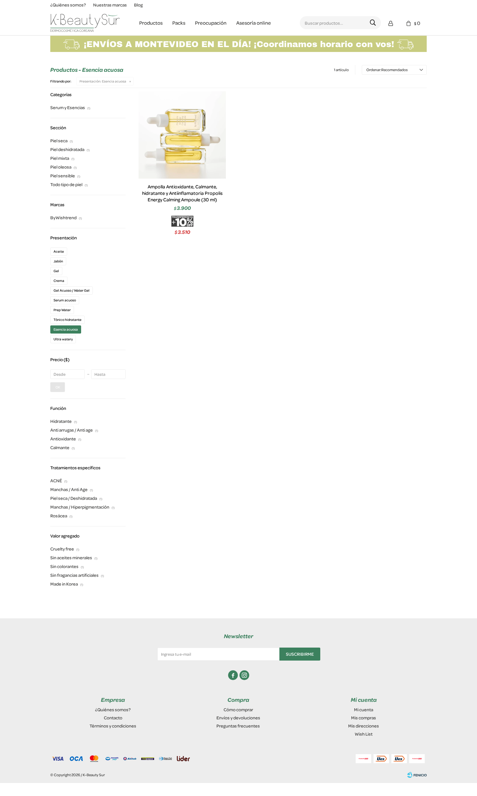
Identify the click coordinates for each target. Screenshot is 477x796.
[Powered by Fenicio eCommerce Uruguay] (417, 775)
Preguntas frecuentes (238, 726)
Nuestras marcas (110, 5)
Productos (151, 22)
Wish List (364, 734)
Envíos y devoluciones (238, 717)
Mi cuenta (363, 709)
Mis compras (363, 717)
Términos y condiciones (113, 726)
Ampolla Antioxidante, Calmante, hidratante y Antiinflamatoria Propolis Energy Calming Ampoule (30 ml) (182, 193)
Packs (178, 22)
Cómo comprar (238, 709)
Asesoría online (253, 22)
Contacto (113, 717)
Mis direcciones (363, 726)
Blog (138, 5)
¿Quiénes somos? (68, 5)
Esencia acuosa (103, 81)
